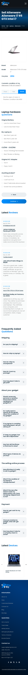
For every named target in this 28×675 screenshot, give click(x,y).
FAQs (3, 600)
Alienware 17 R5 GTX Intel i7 (11, 85)
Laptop (11, 26)
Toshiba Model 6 (8, 257)
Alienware (18, 26)
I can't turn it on (9, 180)
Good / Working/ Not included (14, 151)
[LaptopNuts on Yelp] (16, 662)
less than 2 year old (10, 139)
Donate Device (6, 638)
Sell (7, 26)
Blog (3, 610)
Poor (5, 92)
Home (3, 26)
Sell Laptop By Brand (7, 632)
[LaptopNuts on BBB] (19, 662)
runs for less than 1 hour (11, 127)
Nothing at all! (8, 176)
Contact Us (5, 606)
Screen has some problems (13, 187)
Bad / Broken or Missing (11, 154)
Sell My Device (6, 628)
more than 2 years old (11, 142)
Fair (13, 92)
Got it (6, 163)
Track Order (5, 625)
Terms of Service (6, 635)
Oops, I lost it (8, 166)
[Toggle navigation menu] (25, 3)
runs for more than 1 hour (12, 123)
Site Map (4, 613)
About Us (4, 597)
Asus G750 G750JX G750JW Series (13, 290)
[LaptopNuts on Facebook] (8, 662)
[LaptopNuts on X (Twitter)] (14, 662)
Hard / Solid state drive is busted (14, 183)
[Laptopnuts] (5, 3)
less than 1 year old (10, 135)
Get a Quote (5, 622)
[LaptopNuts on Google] (11, 662)
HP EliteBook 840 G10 (9, 226)
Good (22, 91)
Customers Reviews (7, 603)
